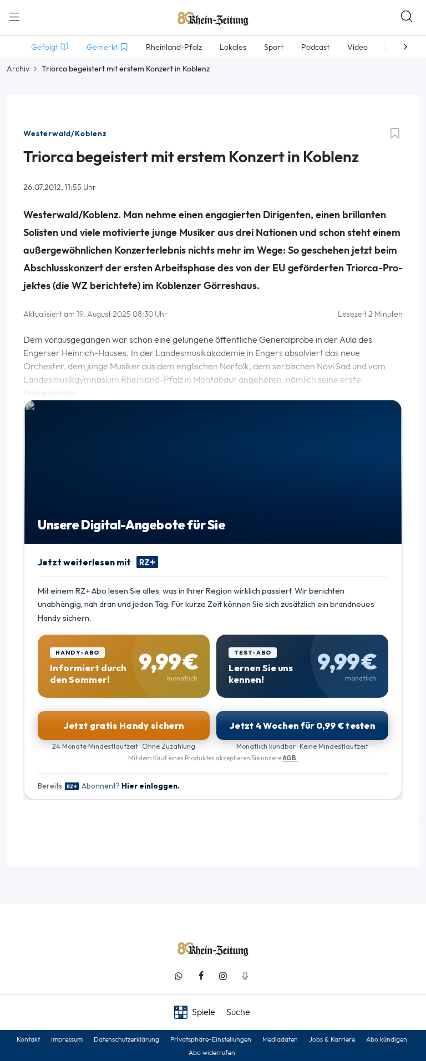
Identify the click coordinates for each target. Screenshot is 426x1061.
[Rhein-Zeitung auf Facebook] (200, 976)
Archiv (18, 69)
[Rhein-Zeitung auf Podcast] (245, 976)
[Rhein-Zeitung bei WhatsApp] (178, 976)
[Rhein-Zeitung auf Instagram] (223, 976)
